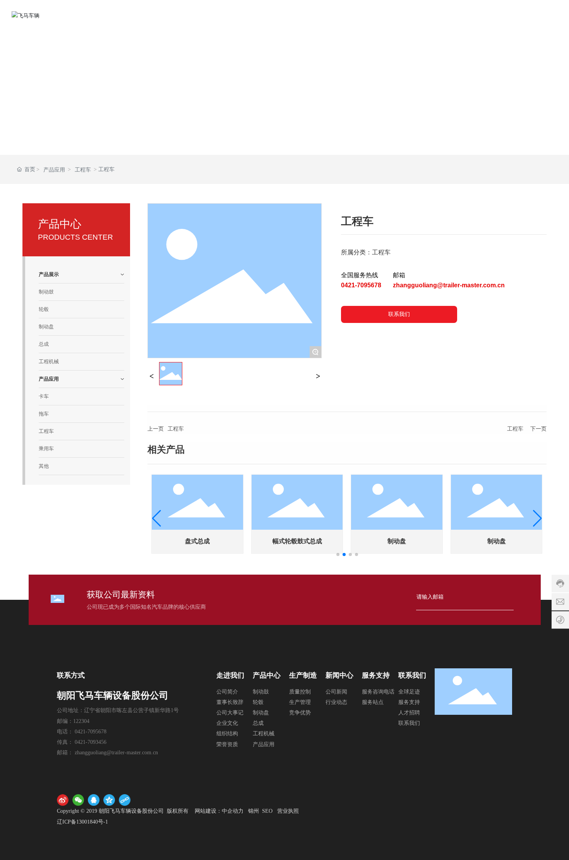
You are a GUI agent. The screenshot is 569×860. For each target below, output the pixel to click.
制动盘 (396, 541)
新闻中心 (339, 675)
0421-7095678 (361, 285)
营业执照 (288, 811)
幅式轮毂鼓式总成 (297, 541)
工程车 (83, 170)
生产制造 (303, 675)
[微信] (78, 800)
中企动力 (232, 811)
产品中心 (267, 675)
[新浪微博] (63, 800)
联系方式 (71, 675)
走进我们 (230, 675)
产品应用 (54, 170)
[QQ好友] (93, 800)
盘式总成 (197, 541)
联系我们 (412, 675)
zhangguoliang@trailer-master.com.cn (449, 285)
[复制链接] (124, 800)
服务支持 (376, 675)
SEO (267, 811)
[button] (337, 554)
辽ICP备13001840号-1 (82, 822)
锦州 (253, 811)
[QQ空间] (109, 800)
